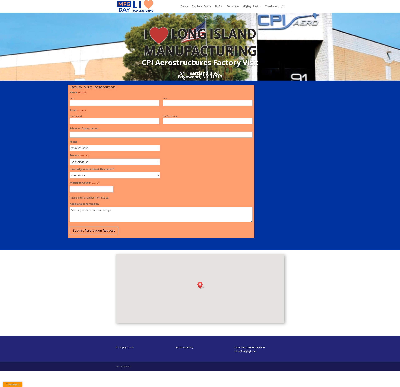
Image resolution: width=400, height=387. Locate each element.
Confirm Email (170, 116)
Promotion (233, 6)
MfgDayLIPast (250, 6)
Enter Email (76, 116)
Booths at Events (201, 6)
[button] (201, 285)
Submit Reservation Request (94, 230)
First (72, 98)
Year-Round (271, 6)
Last (165, 98)
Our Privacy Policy (184, 347)
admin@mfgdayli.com (245, 351)
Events (184, 6)
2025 (217, 6)
